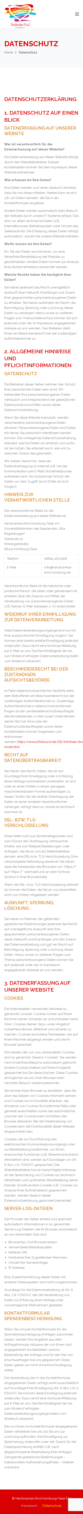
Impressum (29, 1506)
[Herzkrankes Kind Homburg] (20, 16)
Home (8, 52)
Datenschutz (52, 1506)
